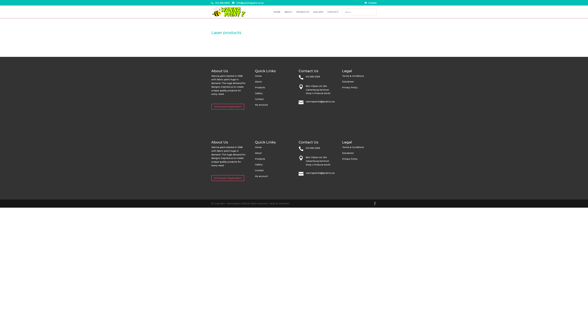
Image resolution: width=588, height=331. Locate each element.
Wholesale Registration (228, 106)
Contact (259, 99)
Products (260, 87)
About (258, 81)
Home (258, 76)
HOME (276, 12)
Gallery (259, 93)
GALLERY (318, 12)
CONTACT (333, 12)
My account (261, 104)
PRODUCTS (302, 12)
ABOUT (288, 12)
